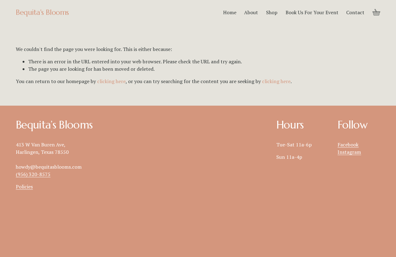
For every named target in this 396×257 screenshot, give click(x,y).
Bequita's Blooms (42, 12)
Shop (272, 12)
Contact (355, 12)
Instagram (349, 152)
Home (229, 12)
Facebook (348, 144)
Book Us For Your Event (312, 12)
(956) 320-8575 (33, 174)
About (251, 12)
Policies (24, 186)
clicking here (111, 81)
